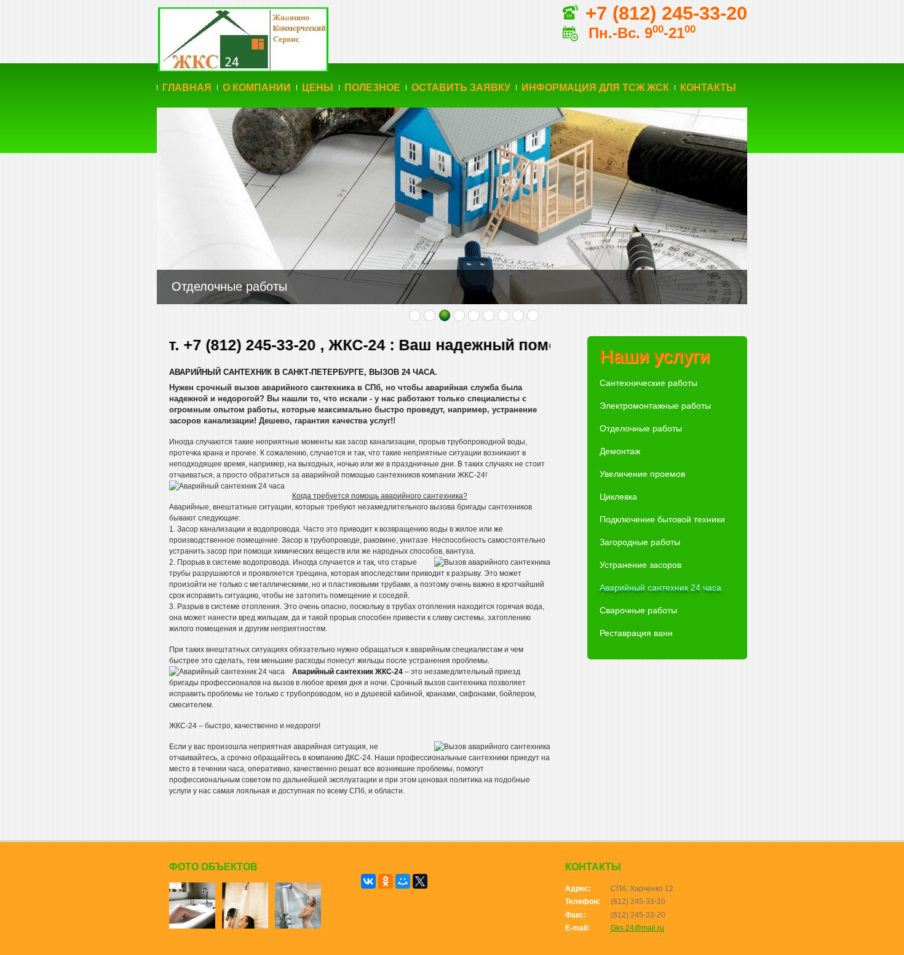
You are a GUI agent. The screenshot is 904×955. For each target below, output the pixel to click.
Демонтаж (620, 451)
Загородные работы (640, 542)
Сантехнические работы (648, 383)
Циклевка (618, 496)
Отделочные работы (641, 428)
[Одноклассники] (385, 881)
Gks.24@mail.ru (637, 928)
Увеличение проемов (642, 474)
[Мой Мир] (402, 881)
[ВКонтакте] (368, 881)
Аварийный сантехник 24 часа (660, 587)
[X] (420, 881)
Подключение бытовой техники (662, 519)
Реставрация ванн (636, 633)
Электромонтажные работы (655, 406)
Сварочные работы (638, 610)
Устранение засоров (640, 565)
